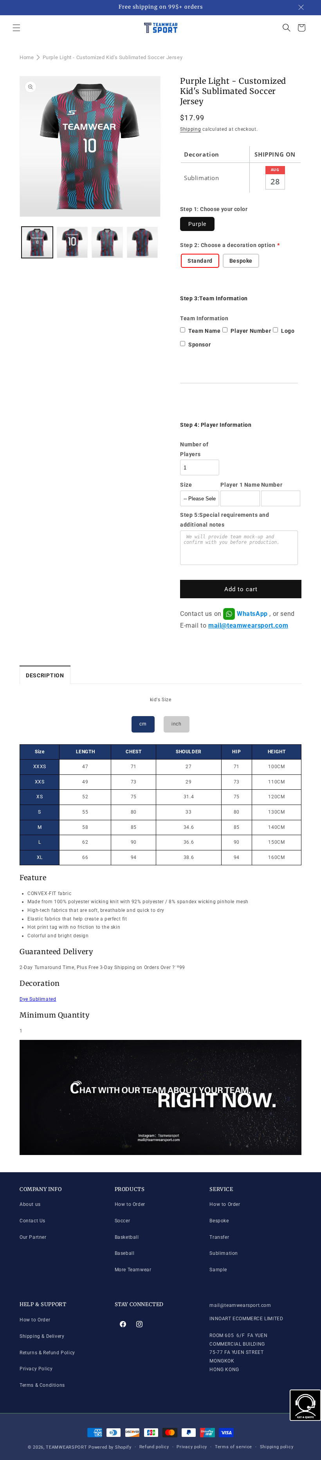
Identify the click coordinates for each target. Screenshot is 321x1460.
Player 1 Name (240, 485)
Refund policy (154, 1446)
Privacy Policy (36, 1369)
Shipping (190, 129)
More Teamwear (133, 1269)
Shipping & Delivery (42, 1336)
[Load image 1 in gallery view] (37, 242)
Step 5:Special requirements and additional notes (224, 520)
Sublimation (223, 1253)
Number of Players (194, 449)
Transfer (219, 1237)
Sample (218, 1269)
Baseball (125, 1253)
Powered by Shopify (110, 1447)
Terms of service (233, 1446)
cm (142, 724)
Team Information (204, 318)
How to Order (130, 1204)
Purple (197, 224)
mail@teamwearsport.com (248, 625)
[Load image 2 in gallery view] (72, 242)
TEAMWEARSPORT (66, 1447)
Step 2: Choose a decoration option (227, 245)
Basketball (127, 1237)
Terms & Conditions (42, 1385)
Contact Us (32, 1221)
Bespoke (219, 1221)
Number (272, 485)
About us (30, 1204)
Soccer (122, 1221)
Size (186, 485)
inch (176, 724)
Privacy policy (192, 1446)
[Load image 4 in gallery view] (142, 242)
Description (45, 675)
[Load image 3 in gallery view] (107, 242)
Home (27, 57)
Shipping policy (277, 1446)
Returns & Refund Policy (47, 1352)
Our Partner (33, 1237)
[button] (16, 27)
